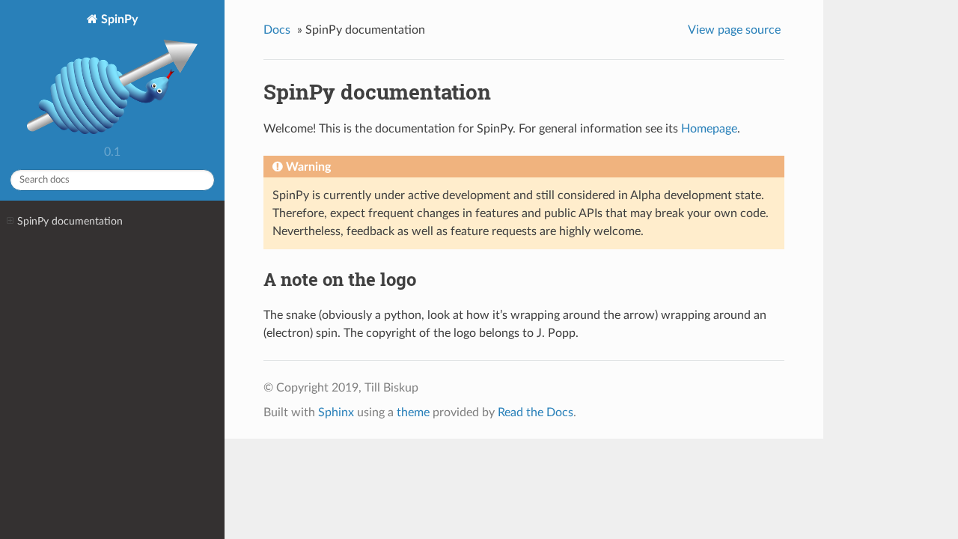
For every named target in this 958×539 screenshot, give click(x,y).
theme (413, 412)
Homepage (709, 129)
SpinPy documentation (70, 221)
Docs (276, 30)
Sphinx (336, 412)
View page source (734, 30)
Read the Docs (535, 412)
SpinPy (118, 19)
